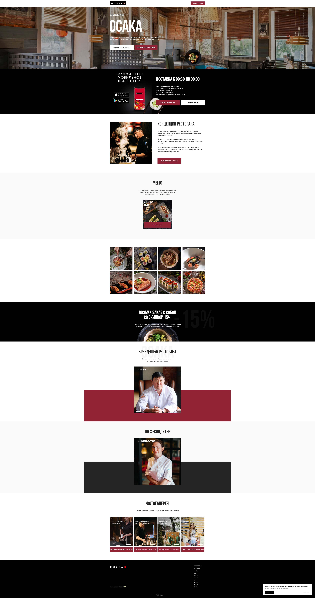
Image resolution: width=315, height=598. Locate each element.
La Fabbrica (197, 568)
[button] (122, 47)
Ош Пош (196, 571)
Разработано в (114, 587)
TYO (195, 580)
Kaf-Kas (196, 584)
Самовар (196, 577)
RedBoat (196, 582)
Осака (195, 575)
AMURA (195, 587)
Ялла (195, 573)
